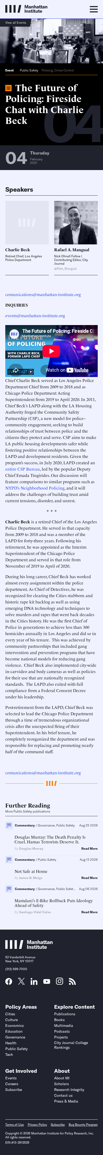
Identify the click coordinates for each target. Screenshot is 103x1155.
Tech (9, 1054)
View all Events (15, 23)
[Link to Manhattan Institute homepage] (29, 947)
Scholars (61, 1083)
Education (13, 1031)
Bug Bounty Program (83, 1125)
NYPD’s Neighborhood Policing (34, 488)
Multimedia (63, 1025)
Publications (64, 1014)
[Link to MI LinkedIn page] (34, 983)
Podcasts (62, 1031)
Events (11, 1078)
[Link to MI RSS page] (72, 983)
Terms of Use (14, 1125)
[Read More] (76, 222)
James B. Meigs (30, 878)
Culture (11, 1019)
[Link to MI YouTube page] (46, 982)
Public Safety (29, 70)
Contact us (63, 1095)
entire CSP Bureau (22, 469)
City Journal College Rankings (71, 1045)
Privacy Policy (37, 1125)
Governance (15, 1037)
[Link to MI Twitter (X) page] (21, 983)
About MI (61, 1078)
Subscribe (13, 1089)
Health (10, 1043)
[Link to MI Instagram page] (59, 983)
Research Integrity (69, 1089)
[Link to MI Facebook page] (8, 983)
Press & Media (66, 1101)
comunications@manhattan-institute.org (43, 294)
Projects (61, 1037)
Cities (10, 1014)
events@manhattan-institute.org (35, 315)
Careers (11, 1083)
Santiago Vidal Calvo (35, 912)
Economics (14, 1025)
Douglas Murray (31, 848)
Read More (89, 848)
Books (59, 1019)
